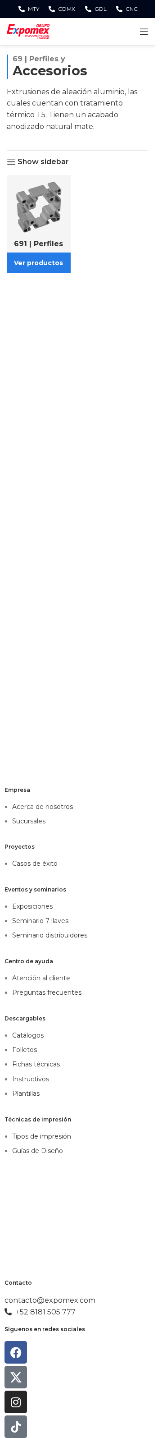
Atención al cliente (41, 978)
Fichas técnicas (36, 1064)
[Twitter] (15, 1377)
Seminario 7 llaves (40, 921)
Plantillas (26, 1093)
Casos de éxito (35, 863)
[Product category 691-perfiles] (39, 224)
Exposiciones (32, 906)
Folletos (24, 1050)
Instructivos (30, 1079)
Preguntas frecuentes (46, 992)
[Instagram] (15, 1402)
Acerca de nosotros (42, 807)
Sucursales (28, 821)
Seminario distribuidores (49, 935)
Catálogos (28, 1035)
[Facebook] (15, 1352)
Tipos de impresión (41, 1136)
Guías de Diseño (37, 1151)
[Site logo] (28, 31)
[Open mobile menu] (144, 32)
